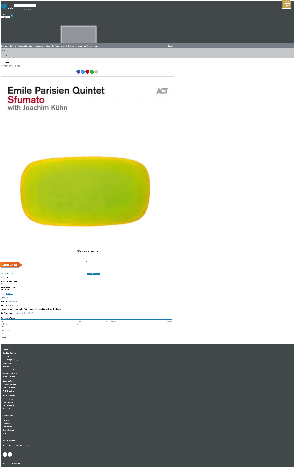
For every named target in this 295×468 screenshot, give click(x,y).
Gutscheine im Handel (10, 373)
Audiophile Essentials (25, 46)
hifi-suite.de (31, 446)
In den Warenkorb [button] (94, 274)
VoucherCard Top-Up (10, 376)
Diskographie (6, 330)
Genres (170, 46)
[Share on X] (83, 72)
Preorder (71, 46)
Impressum (6, 423)
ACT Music (9, 294)
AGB (4, 433)
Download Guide (8, 381)
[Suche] (15, 8)
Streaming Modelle (9, 395)
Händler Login (8, 415)
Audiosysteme (8, 409)
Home (3, 51)
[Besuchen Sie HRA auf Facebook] (5, 454)
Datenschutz (7, 427)
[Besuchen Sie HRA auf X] (10, 454)
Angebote (63, 46)
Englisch (5, 17)
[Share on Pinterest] (87, 72)
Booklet (4, 337)
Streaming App (8, 399)
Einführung (6, 350)
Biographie (5, 334)
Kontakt (6, 420)
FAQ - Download (8, 391)
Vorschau (79, 46)
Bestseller (13, 46)
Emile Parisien (10, 66)
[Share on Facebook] (78, 72)
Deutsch (3, 14)
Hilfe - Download (9, 388)
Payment (6, 366)
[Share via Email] (96, 72)
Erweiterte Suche (25, 9)
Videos (96, 46)
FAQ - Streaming (8, 405)
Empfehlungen (38, 46)
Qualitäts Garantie (9, 353)
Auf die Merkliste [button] (8, 274)
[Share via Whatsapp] (92, 72)
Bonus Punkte (7, 363)
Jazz (4, 53)
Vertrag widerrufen (9, 440)
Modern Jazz (12, 301)
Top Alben (55, 46)
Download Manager (9, 384)
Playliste (4, 323)
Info (3, 327)
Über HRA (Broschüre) (10, 360)
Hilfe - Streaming (9, 402)
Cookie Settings (8, 430)
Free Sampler (88, 46)
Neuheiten (4, 46)
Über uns (6, 356)
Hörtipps (47, 46)
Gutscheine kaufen (9, 370)
